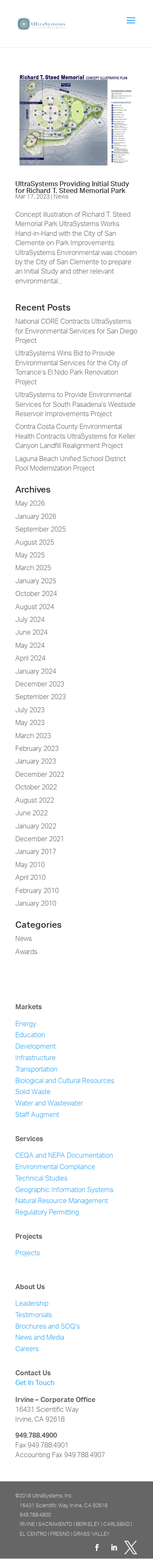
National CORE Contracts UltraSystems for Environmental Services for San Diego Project (76, 331)
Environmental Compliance (55, 1167)
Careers (27, 1349)
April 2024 (30, 659)
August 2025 (34, 543)
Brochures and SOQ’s (47, 1327)
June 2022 (31, 813)
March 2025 (33, 568)
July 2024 (30, 620)
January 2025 (35, 581)
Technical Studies (41, 1179)
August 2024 (34, 607)
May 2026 (30, 504)
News (61, 197)
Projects (27, 1253)
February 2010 (37, 891)
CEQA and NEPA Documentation (64, 1156)
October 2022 (36, 788)
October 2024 (36, 594)
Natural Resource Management (61, 1201)
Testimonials (33, 1315)
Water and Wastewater (49, 1104)
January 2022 (35, 827)
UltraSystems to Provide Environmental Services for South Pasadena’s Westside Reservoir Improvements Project (75, 405)
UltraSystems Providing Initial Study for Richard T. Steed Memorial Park (72, 185)
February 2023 (37, 749)
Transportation (36, 1070)
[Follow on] (131, 1547)
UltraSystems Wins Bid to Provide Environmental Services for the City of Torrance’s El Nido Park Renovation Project (71, 368)
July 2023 (30, 710)
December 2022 (39, 775)
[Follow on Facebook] (97, 1547)
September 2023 (40, 697)
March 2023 (33, 736)
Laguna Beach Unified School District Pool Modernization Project (70, 464)
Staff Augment (37, 1115)
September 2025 (40, 530)
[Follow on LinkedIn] (114, 1547)
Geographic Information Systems (64, 1190)
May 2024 (30, 646)
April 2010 (30, 878)
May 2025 (30, 556)
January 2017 (35, 852)
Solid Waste (33, 1092)
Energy (25, 1024)
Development (35, 1047)
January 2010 (35, 904)
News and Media (39, 1338)
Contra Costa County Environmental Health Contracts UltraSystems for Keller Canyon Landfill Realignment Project (75, 436)
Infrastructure (35, 1058)
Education (30, 1035)
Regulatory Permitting (47, 1213)
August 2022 (34, 801)
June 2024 (31, 633)
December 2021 (39, 839)
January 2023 (35, 762)
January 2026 (35, 517)
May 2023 (30, 723)
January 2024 (35, 672)
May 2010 (30, 865)
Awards (26, 952)
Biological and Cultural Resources (64, 1081)
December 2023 (39, 684)
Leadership (31, 1304)
